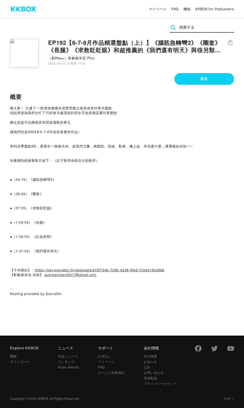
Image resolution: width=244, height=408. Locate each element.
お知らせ (150, 361)
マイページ (158, 8)
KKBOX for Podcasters (214, 8)
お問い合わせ (154, 372)
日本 (227, 399)
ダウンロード (20, 361)
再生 (204, 78)
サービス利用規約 (111, 372)
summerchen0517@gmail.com (71, 274)
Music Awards (68, 367)
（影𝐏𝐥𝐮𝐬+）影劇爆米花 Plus (71, 57)
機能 (187, 8)
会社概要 (150, 356)
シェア (230, 42)
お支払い (104, 356)
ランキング (66, 361)
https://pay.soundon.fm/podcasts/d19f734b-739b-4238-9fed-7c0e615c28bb (99, 269)
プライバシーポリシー (160, 383)
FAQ (175, 8)
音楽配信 (150, 378)
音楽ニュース (68, 356)
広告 (147, 367)
